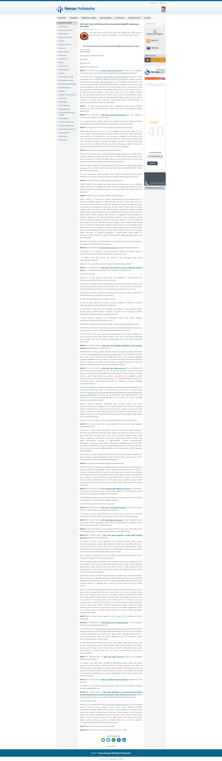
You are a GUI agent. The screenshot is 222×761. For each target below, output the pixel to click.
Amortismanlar (63, 26)
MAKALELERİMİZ (105, 18)
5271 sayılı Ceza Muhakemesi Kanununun (116, 704)
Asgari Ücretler (63, 34)
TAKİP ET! (155, 40)
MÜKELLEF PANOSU (155, 34)
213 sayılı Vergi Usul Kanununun (111, 70)
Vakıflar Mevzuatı (64, 133)
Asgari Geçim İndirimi (65, 30)
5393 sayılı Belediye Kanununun (112, 520)
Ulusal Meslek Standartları (67, 129)
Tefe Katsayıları (64, 118)
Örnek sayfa (63, 98)
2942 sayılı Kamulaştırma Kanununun (114, 115)
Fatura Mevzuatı (64, 52)
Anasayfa (62, 18)
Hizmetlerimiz (63, 59)
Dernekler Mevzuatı (65, 44)
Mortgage (62, 91)
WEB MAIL (163, 3)
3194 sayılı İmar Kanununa (108, 248)
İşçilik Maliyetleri (64, 70)
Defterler (62, 41)
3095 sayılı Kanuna (127, 235)
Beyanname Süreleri (65, 37)
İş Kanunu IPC (63, 66)
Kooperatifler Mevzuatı (66, 80)
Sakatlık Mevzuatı (64, 109)
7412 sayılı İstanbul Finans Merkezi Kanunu (109, 629)
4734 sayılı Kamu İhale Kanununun (113, 368)
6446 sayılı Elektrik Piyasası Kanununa (115, 679)
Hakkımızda (62, 55)
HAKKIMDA (73, 18)
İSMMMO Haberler (155, 188)
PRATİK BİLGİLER (134, 18)
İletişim (61, 62)
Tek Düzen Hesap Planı (66, 122)
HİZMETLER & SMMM (89, 18)
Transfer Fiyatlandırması (66, 125)
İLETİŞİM (147, 18)
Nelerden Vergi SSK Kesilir (67, 95)
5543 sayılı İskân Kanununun (114, 657)
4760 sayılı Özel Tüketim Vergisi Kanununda (111, 77)
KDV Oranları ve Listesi (66, 77)
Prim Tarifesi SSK (64, 105)
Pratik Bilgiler (63, 102)
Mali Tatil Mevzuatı (65, 87)
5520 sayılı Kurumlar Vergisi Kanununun (114, 622)
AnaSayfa (153, 3)
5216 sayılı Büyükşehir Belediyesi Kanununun (116, 489)
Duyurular (62, 48)
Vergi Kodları (63, 136)
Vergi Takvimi (63, 140)
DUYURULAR (119, 18)
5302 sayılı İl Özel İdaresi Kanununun (113, 507)
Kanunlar (62, 73)
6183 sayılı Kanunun (106, 82)
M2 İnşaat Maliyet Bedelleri (67, 84)
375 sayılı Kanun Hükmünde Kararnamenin (105, 354)
